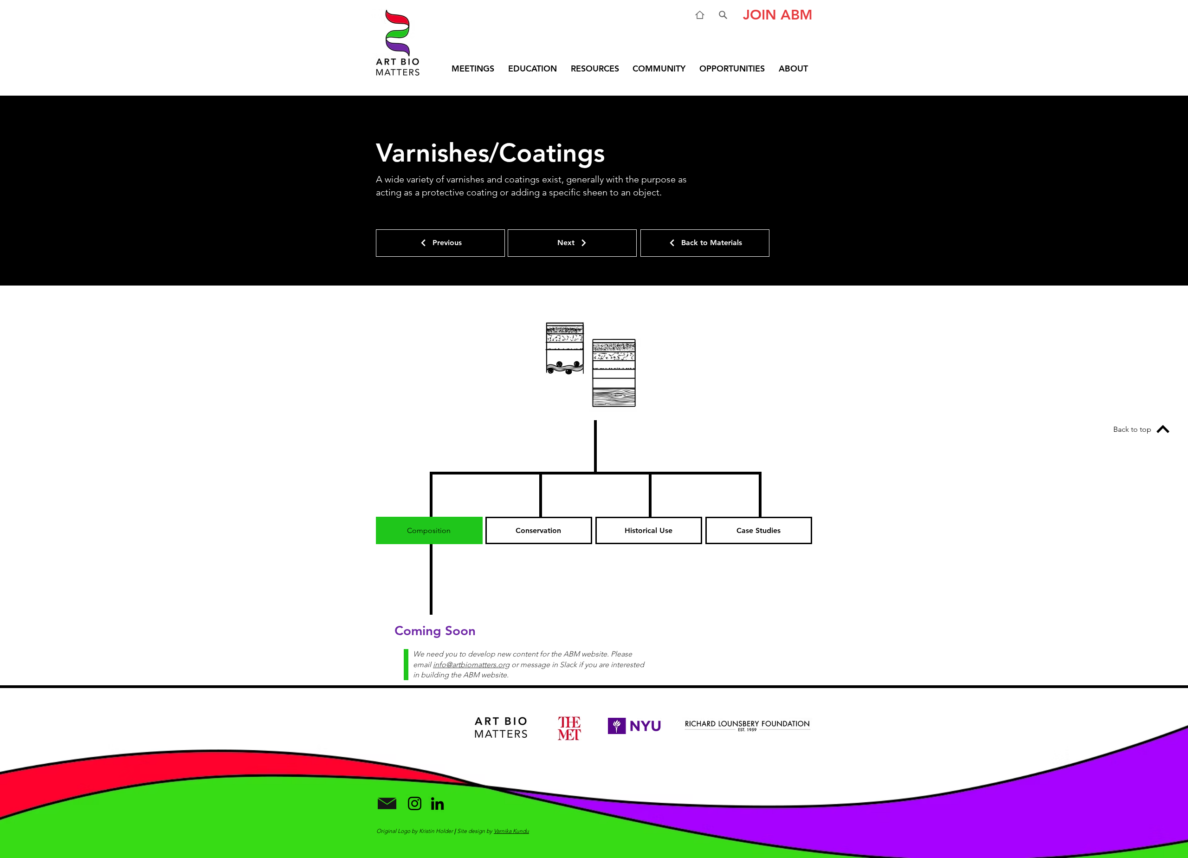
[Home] (700, 15)
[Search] (723, 15)
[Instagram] (415, 803)
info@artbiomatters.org (471, 664)
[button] (774, 15)
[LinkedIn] (437, 803)
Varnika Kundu (511, 830)
